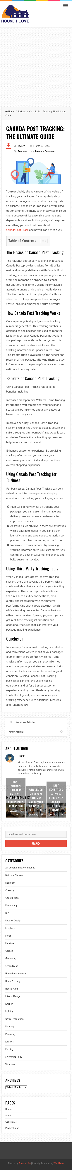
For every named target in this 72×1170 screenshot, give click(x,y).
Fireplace (10, 928)
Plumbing (10, 1034)
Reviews (22, 111)
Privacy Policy (12, 1128)
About (8, 1115)
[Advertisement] (36, 65)
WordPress (59, 1163)
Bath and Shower (14, 875)
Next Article (16, 732)
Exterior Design (13, 920)
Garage (9, 950)
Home (11, 111)
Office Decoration (14, 1019)
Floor (8, 935)
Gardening (10, 958)
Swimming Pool (13, 1056)
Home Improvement (15, 973)
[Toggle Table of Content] (42, 241)
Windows (10, 1064)
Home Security (12, 981)
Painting (9, 1026)
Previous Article (25, 722)
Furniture (9, 943)
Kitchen (9, 1003)
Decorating (11, 905)
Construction (12, 897)
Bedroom (10, 882)
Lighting (9, 1011)
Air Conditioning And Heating (20, 867)
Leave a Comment (45, 151)
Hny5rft (21, 145)
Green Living (11, 966)
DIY (7, 913)
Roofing (9, 1049)
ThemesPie (25, 1163)
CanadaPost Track (17, 230)
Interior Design (12, 996)
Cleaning (10, 890)
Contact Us (11, 1121)
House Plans (11, 988)
